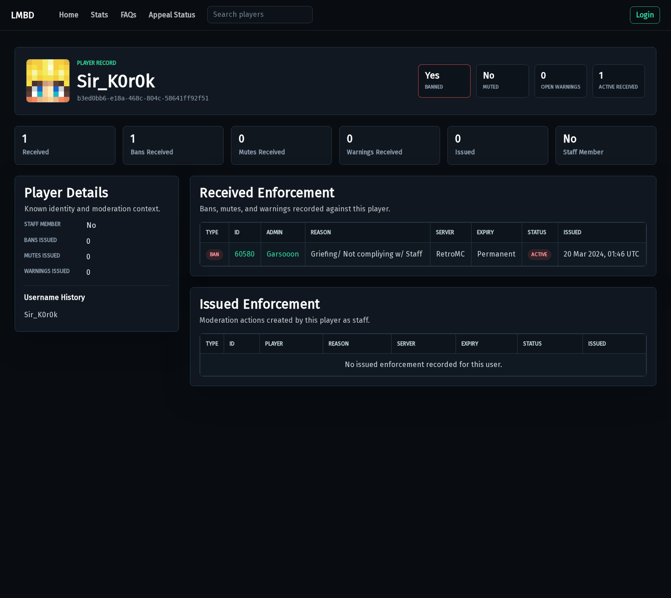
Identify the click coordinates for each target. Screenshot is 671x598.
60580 (245, 254)
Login (645, 14)
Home (69, 14)
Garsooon (283, 254)
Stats (99, 14)
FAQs (128, 14)
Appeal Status (172, 14)
